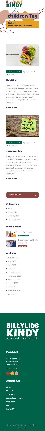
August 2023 (13, 258)
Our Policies (12, 74)
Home (10, 23)
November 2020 (14, 276)
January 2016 (13, 294)
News (10, 208)
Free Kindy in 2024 (25, 232)
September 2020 (14, 279)
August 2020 (13, 283)
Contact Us (11, 409)
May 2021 (12, 261)
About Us (10, 391)
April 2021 (12, 265)
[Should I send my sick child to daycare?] (11, 243)
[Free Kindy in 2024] (11, 234)
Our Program (13, 216)
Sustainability (14, 151)
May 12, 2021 (22, 246)
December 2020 (14, 272)
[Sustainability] (22, 126)
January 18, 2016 (14, 71)
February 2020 (14, 287)
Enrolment (10, 401)
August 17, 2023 (23, 235)
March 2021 (12, 268)
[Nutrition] (22, 55)
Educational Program (15, 398)
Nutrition (11, 80)
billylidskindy (30, 71)
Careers (11, 394)
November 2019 (14, 290)
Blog (8, 405)
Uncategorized (14, 219)
